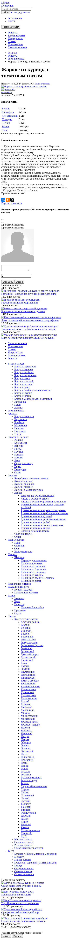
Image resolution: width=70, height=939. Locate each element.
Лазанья (18, 407)
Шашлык (19, 557)
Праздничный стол (18, 586)
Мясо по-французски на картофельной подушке (28, 337)
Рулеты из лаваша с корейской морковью (43, 510)
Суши (17, 536)
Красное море (28, 689)
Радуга (24, 768)
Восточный (27, 636)
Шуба (24, 836)
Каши (17, 404)
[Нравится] (2, 222)
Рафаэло (25, 771)
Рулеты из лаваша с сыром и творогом (42, 525)
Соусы (17, 613)
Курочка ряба (28, 695)
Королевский (28, 683)
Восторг (25, 633)
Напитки (19, 604)
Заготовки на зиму (18, 437)
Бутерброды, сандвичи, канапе (31, 478)
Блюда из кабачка (24, 372)
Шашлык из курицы (32, 575)
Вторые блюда (16, 363)
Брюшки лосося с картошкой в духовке (23, 311)
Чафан (24, 821)
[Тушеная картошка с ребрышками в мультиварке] (29, 326)
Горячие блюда (16, 410)
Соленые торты (23, 533)
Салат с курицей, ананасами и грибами (23, 921)
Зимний (25, 668)
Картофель (8, 112)
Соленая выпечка (24, 874)
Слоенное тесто (23, 871)
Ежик (24, 663)
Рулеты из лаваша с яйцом (35, 528)
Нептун (25, 736)
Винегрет (26, 630)
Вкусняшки (20, 419)
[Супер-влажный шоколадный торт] (21, 909)
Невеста (25, 727)
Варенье (18, 445)
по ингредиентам (20, 12)
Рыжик (25, 783)
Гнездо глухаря (29, 642)
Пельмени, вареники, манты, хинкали (35, 862)
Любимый (26, 707)
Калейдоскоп (28, 677)
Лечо (17, 460)
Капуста (18, 454)
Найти (5, 12)
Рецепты (12, 32)
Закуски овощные (24, 484)
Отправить (8, 282)
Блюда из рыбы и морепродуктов (32, 390)
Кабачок (18, 451)
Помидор (7, 119)
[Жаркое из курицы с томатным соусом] (24, 86)
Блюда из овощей (24, 381)
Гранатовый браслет (32, 645)
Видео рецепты (16, 35)
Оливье (25, 745)
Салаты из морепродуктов (28, 848)
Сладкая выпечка (24, 868)
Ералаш (25, 666)
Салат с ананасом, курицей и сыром (21, 885)
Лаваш (18, 492)
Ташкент (26, 804)
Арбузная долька (30, 622)
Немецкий (26, 733)
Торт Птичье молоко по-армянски (20, 903)
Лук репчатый (10, 115)
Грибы (17, 448)
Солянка (19, 545)
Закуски (12, 475)
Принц (24, 765)
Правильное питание (19, 583)
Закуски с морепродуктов (28, 489)
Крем (17, 601)
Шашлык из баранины (33, 569)
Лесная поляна (29, 698)
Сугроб (25, 798)
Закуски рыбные (23, 486)
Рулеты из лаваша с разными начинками (43, 519)
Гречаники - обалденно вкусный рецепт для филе (28, 293)
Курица (6, 108)
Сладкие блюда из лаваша (35, 531)
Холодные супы (23, 551)
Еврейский (27, 660)
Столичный (27, 795)
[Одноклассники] (8, 200)
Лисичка (25, 704)
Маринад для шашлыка (34, 560)
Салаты (12, 616)
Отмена (19, 282)
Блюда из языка (22, 395)
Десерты (12, 413)
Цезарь (24, 818)
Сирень (25, 789)
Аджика (18, 440)
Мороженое (20, 425)
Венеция (25, 627)
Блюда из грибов (23, 369)
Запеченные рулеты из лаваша (37, 495)
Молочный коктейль (32, 607)
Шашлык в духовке (31, 563)
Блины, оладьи (22, 859)
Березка (25, 624)
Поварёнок (7, 5)
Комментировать (42, 84)
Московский (28, 718)
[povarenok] (8, 89)
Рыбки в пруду (29, 780)
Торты (17, 434)
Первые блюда (16, 539)
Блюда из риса (22, 387)
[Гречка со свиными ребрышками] (20, 299)
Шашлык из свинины (33, 566)
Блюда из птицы (23, 384)
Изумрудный (28, 671)
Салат (17, 472)
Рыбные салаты (23, 845)
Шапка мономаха (30, 830)
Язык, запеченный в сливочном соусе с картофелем (30, 320)
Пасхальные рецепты (26, 592)
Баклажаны (20, 442)
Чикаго (25, 827)
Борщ (17, 542)
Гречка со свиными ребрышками (19, 302)
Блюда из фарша (23, 393)
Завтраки (19, 598)
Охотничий (27, 751)
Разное (11, 595)
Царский (26, 815)
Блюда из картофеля (25, 375)
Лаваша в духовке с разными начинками (43, 501)
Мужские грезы (29, 721)
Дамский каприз (30, 654)
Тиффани (26, 809)
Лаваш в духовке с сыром (35, 498)
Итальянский (28, 674)
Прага (24, 762)
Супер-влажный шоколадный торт (20, 912)
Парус (24, 754)
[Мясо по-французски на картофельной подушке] (29, 334)
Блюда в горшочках (25, 366)
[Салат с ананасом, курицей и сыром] (22, 882)
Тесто (11, 850)
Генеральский (28, 639)
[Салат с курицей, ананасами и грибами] (24, 918)
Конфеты (19, 422)
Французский (28, 812)
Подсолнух (27, 759)
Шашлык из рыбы (31, 580)
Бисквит (19, 856)
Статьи (12, 41)
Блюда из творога (24, 416)
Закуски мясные (23, 481)
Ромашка (26, 774)
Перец (17, 466)
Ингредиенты (15, 38)
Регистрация (15, 18)
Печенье (19, 428)
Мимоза (25, 713)
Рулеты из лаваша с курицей (36, 516)
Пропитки (20, 610)
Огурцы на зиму (23, 463)
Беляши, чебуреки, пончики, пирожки (35, 853)
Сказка (24, 792)
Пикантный (27, 757)
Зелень (5, 126)
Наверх (5, 2)
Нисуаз (25, 739)
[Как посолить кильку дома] (17, 891)
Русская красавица (31, 777)
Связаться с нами (17, 47)
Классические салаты (26, 619)
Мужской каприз (30, 724)
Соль (4, 130)
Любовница (27, 710)
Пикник (12, 554)
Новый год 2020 (23, 589)
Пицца (18, 865)
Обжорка (26, 742)
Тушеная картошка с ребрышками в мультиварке (28, 329)
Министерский (29, 715)
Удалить (17, 936)
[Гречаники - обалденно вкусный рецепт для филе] (30, 290)
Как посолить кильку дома (16, 894)
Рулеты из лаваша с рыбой (35, 522)
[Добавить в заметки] (2, 219)
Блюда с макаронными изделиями (33, 398)
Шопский (26, 833)
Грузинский (27, 651)
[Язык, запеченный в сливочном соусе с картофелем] (31, 317)
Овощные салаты (24, 842)
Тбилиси (26, 806)
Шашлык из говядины (33, 572)
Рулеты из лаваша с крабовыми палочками (44, 513)
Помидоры (20, 469)
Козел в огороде (30, 680)
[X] (12, 200)
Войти (11, 21)
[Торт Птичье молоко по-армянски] (21, 900)
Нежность (26, 730)
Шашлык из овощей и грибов (37, 577)
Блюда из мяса (22, 378)
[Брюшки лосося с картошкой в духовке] (24, 308)
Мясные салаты (23, 839)
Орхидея (25, 748)
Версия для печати (11, 203)
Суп (16, 548)
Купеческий (27, 692)
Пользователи (15, 44)
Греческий (26, 648)
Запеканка (20, 401)
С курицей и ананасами (34, 786)
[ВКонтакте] (3, 200)
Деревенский (28, 657)
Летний (25, 701)
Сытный (25, 801)
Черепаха (26, 824)
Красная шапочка (30, 686)
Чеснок (6, 122)
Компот (18, 457)
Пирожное (20, 431)
